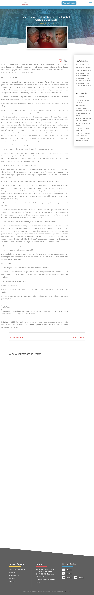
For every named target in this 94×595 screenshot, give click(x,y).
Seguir (69, 570)
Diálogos (43, 23)
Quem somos (14, 575)
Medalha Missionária (82, 65)
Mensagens (44, 468)
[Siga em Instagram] (63, 577)
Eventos (12, 578)
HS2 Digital (68, 591)
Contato (12, 581)
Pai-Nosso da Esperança (83, 68)
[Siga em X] (63, 573)
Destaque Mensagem (33, 468)
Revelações (50, 23)
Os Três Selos (80, 105)
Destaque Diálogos (41, 528)
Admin (16, 408)
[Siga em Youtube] (75, 577)
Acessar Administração (17, 569)
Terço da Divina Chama (83, 70)
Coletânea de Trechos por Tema (23, 465)
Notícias (12, 572)
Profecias (14, 405)
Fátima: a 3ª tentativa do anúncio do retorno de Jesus (31, 525)
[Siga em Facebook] (63, 570)
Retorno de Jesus (58, 528)
